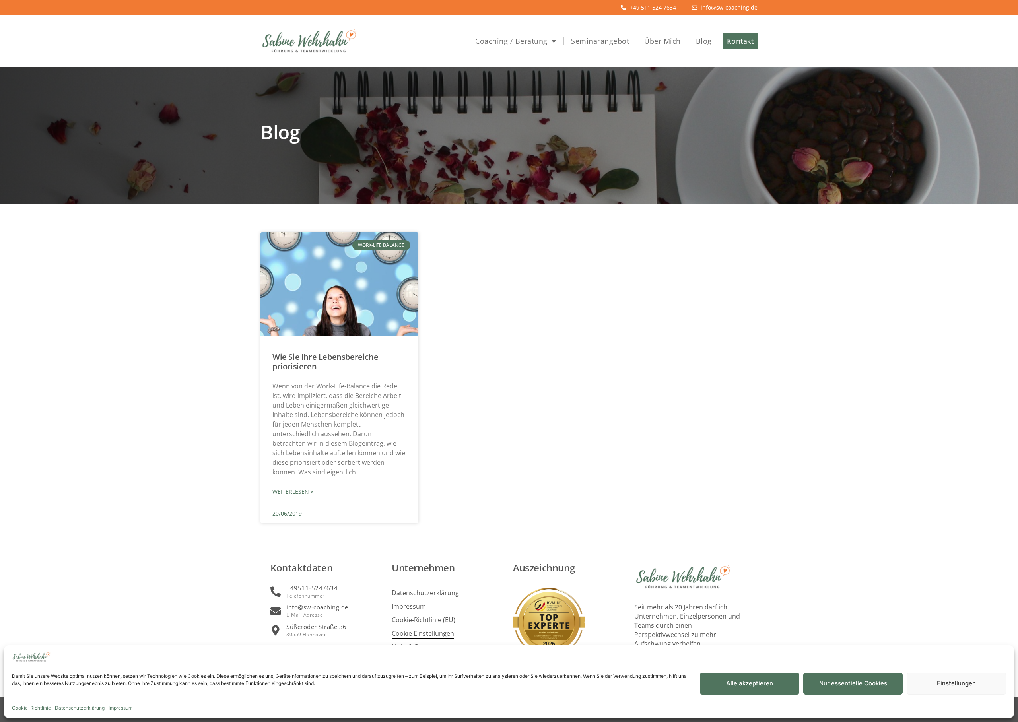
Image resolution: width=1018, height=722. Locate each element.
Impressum (120, 708)
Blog (704, 41)
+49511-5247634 (312, 588)
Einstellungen (956, 683)
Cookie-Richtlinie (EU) (423, 619)
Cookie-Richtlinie (31, 708)
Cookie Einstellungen (423, 633)
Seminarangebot (600, 41)
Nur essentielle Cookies (853, 683)
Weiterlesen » (292, 491)
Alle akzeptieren (749, 683)
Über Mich (662, 41)
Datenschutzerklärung (80, 708)
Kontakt (740, 41)
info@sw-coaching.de (317, 607)
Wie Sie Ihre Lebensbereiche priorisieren (325, 361)
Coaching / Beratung (511, 41)
